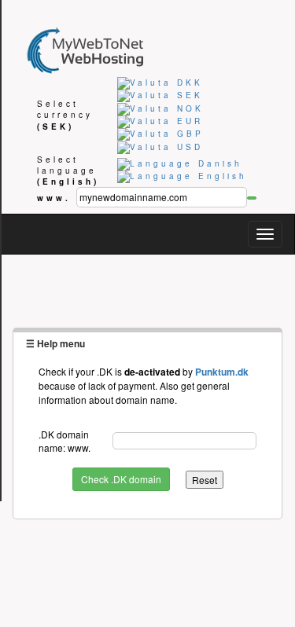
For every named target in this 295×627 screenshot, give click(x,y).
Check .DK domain (121, 479)
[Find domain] (251, 198)
